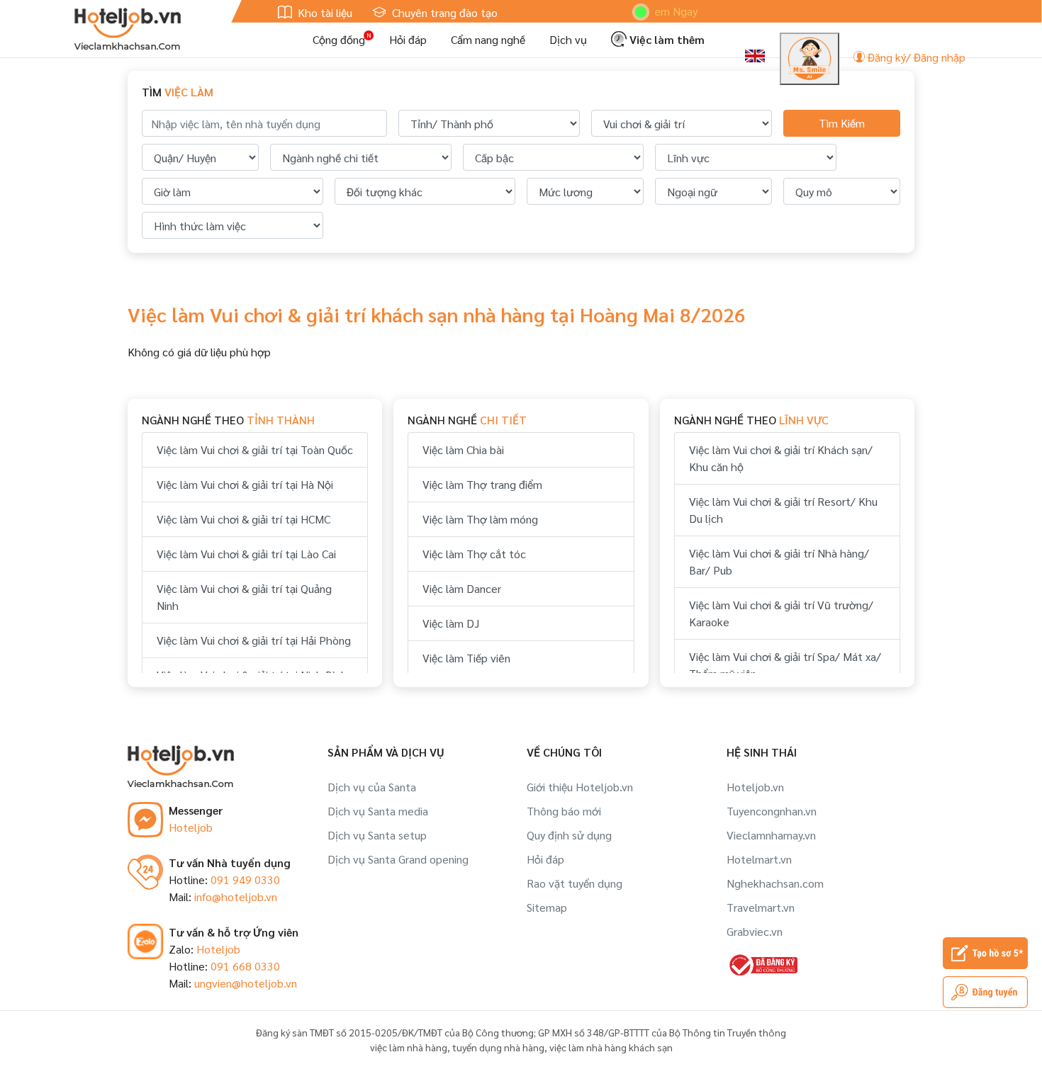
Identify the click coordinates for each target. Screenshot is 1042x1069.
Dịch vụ (568, 39)
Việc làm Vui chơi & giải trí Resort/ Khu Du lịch (783, 510)
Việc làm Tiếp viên (466, 657)
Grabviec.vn (755, 931)
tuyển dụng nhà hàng (498, 1047)
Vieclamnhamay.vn (771, 834)
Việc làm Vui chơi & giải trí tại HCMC (243, 518)
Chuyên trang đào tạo (443, 12)
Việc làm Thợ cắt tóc (474, 553)
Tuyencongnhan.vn (772, 810)
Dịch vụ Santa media (377, 810)
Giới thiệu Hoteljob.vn (580, 786)
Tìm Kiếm (842, 122)
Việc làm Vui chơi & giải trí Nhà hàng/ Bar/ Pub (779, 561)
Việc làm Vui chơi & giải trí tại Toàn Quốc (255, 449)
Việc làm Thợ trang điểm (482, 484)
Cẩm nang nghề (488, 39)
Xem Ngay (655, 11)
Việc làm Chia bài (463, 449)
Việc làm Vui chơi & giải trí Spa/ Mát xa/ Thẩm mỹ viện (785, 665)
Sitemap (547, 907)
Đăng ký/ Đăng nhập (915, 57)
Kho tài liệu (323, 12)
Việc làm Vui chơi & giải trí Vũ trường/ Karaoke (781, 613)
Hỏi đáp (408, 39)
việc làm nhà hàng (408, 1047)
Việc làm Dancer (461, 588)
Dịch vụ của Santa (371, 786)
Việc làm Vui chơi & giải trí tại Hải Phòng (254, 640)
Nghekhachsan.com (775, 883)
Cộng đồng (339, 39)
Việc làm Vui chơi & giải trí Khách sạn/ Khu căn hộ (781, 458)
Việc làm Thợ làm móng (480, 518)
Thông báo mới (564, 810)
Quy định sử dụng (569, 834)
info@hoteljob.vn (235, 896)
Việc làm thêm (666, 39)
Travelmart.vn (761, 907)
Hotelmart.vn (759, 859)
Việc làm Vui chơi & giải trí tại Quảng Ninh (244, 597)
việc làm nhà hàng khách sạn (611, 1047)
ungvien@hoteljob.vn (245, 982)
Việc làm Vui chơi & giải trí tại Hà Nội (245, 484)
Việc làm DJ (450, 623)
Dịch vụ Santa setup (377, 834)
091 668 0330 (245, 965)
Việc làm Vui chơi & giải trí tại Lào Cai (246, 553)
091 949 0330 (245, 879)
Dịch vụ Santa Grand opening (398, 859)
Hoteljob (191, 827)
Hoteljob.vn (755, 786)
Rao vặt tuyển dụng (574, 883)
